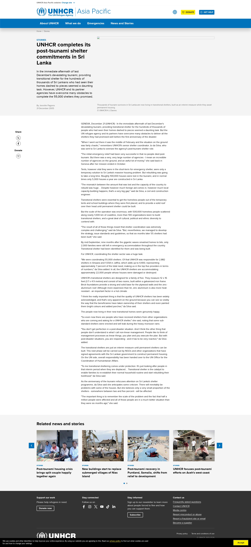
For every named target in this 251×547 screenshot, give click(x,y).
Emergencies (95, 23)
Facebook (83, 506)
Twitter (96, 506)
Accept (241, 543)
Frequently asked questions (187, 501)
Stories (47, 31)
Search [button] (166, 12)
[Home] (55, 12)
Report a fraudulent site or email (189, 518)
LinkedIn (114, 506)
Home (39, 31)
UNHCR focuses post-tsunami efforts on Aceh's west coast (192, 471)
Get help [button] (208, 12)
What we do (73, 23)
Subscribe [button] (135, 514)
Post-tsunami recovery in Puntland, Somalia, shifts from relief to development (147, 473)
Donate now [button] (45, 508)
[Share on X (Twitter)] (18, 138)
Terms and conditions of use (203, 533)
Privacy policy (182, 533)
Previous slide (31, 445)
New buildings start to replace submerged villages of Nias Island (101, 473)
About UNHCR (49, 23)
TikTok (108, 506)
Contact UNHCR (181, 506)
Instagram (90, 506)
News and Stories (122, 23)
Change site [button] (67, 2)
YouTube (102, 506)
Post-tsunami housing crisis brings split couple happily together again (55, 473)
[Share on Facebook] (18, 143)
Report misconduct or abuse (187, 514)
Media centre (179, 510)
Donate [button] (190, 12)
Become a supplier (182, 522)
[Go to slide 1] (125, 484)
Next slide (219, 445)
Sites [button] (175, 12)
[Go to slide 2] (127, 484)
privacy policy (115, 541)
